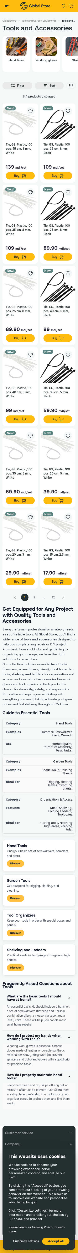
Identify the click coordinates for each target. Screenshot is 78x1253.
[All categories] (6, 5)
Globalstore (9, 20)
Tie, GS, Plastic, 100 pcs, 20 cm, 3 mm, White (19, 555)
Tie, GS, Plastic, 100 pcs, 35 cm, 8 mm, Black (56, 149)
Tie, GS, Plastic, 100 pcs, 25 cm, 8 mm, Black (56, 230)
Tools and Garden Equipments (39, 20)
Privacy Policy (42, 1227)
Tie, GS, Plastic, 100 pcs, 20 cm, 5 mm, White (56, 473)
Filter (20, 86)
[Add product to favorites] (30, 111)
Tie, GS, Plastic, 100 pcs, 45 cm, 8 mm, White (19, 149)
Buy (17, 176)
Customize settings (26, 1241)
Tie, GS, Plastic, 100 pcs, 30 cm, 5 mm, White (19, 473)
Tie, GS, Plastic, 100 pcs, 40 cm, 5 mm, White (19, 392)
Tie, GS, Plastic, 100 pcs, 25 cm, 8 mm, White (19, 311)
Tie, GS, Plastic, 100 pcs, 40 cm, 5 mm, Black (56, 311)
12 (53, 597)
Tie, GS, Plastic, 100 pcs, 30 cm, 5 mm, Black (56, 392)
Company (12, 1144)
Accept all (56, 1241)
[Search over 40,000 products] (63, 6)
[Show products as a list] (71, 86)
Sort (52, 86)
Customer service (19, 1133)
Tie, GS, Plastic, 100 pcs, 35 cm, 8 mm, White (19, 230)
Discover (15, 863)
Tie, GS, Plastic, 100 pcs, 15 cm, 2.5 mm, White (56, 555)
